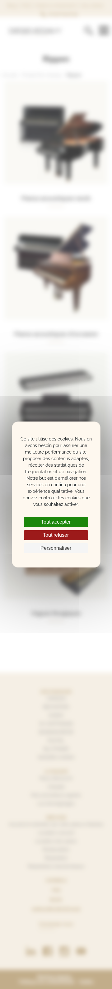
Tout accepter (56, 522)
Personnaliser (55, 548)
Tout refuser (56, 535)
